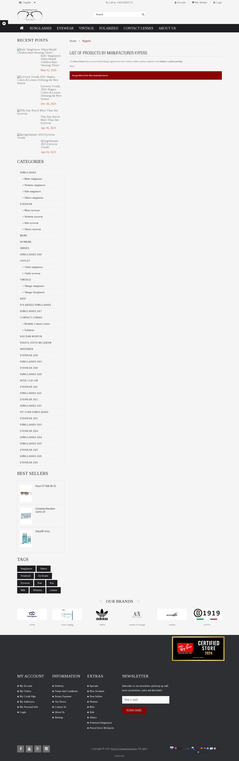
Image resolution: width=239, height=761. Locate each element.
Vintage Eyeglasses (34, 292)
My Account (26, 686)
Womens (25, 242)
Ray (52, 583)
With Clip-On (29, 380)
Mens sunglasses (33, 179)
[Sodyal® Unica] (26, 538)
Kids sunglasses (32, 191)
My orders (25, 691)
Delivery (59, 686)
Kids (23, 298)
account (181, 2)
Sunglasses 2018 (31, 254)
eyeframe (43, 576)
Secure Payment (63, 696)
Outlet (25, 261)
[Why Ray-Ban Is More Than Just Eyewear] (39, 112)
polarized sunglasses (101, 722)
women (94, 701)
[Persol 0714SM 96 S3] (26, 493)
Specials (94, 686)
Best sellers (96, 696)
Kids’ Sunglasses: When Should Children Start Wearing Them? (51, 60)
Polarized (25, 576)
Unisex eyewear (32, 229)
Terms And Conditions (66, 691)
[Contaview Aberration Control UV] (26, 516)
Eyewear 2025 (29, 450)
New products (97, 691)
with (23, 590)
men (92, 707)
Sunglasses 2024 (31, 437)
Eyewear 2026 (29, 462)
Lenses (53, 590)
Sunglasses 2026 (31, 456)
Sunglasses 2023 (31, 424)
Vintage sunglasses (34, 286)
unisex (43, 568)
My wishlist (201, 2)
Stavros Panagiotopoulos (124, 749)
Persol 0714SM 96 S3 (45, 486)
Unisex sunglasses (33, 197)
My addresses (27, 701)
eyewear (25, 583)
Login (219, 2)
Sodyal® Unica (42, 531)
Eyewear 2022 (29, 399)
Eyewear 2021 (29, 387)
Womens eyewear (33, 216)
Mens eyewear (32, 210)
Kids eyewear (31, 223)
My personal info (29, 707)
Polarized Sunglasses (35, 305)
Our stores (60, 701)
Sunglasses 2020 (31, 374)
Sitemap (59, 717)
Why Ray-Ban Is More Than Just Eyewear (50, 119)
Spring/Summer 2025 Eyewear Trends (49, 144)
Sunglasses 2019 (31, 361)
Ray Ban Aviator (31, 336)
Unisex (24, 248)
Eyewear (26, 204)
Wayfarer (26, 349)
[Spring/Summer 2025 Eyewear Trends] (39, 136)
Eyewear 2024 (29, 431)
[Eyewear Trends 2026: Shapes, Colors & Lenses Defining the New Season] (39, 80)
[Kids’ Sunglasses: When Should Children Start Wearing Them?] (39, 51)
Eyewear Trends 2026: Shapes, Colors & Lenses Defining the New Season (51, 92)
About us (60, 712)
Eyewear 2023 (29, 418)
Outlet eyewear (32, 273)
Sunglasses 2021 (31, 393)
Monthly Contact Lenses (37, 324)
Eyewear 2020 (29, 368)
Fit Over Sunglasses (34, 412)
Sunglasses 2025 (31, 443)
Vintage (25, 279)
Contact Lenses (31, 317)
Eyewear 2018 (29, 355)
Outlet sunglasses (33, 267)
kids (92, 712)
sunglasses (26, 568)
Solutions (29, 330)
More (72, 66)
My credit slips (28, 696)
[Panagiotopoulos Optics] (30, 14)
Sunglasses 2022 (31, 405)
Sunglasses (28, 172)
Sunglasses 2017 (31, 311)
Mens (23, 235)
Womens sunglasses (34, 185)
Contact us (60, 707)
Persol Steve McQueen (35, 342)
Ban (40, 583)
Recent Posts (32, 40)
